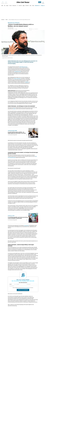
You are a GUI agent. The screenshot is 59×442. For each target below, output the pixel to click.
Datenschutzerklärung (26, 287)
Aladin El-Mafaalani (17, 78)
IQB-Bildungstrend (17, 71)
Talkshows (27, 82)
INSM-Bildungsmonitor (23, 66)
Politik (6, 19)
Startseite (2, 19)
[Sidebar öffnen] (2, 5)
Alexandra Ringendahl (13, 134)
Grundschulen (26, 225)
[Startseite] (22, 2)
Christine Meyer (11, 27)
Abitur (14, 108)
